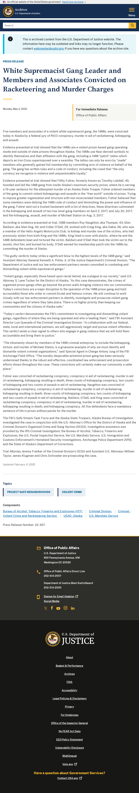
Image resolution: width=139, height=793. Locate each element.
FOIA (69, 682)
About (69, 657)
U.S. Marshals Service (103, 516)
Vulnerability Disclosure (69, 747)
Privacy (69, 706)
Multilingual (69, 755)
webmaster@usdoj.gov (49, 48)
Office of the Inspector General (69, 723)
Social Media (51, 601)
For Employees (69, 715)
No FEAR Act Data (70, 731)
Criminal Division (100, 511)
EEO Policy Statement (69, 739)
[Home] (22, 16)
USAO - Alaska (73, 516)
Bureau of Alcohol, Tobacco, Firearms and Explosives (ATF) (43, 511)
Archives (69, 673)
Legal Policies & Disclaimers (70, 698)
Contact (67, 778)
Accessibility (69, 690)
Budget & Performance (69, 665)
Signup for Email (59, 596)
